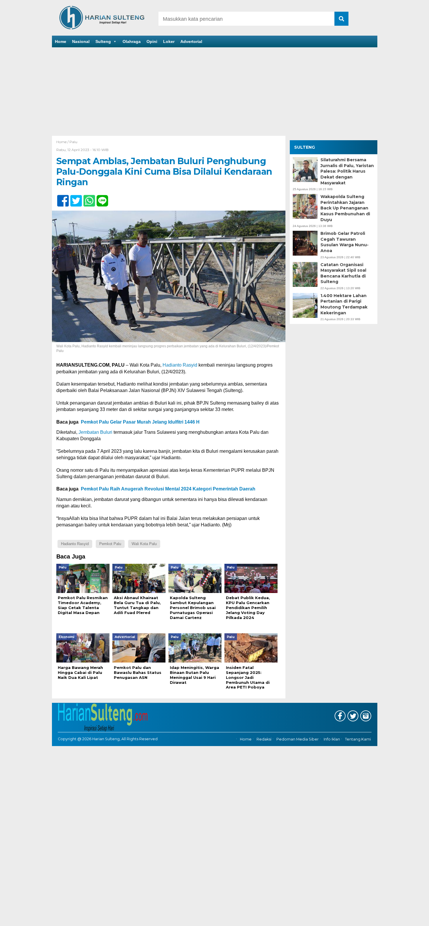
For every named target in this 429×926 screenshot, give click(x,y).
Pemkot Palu (110, 544)
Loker (169, 41)
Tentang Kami (358, 739)
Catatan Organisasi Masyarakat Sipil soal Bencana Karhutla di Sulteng (343, 273)
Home (60, 41)
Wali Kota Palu (144, 544)
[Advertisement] (214, 92)
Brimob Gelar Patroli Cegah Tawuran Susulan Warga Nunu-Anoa (344, 242)
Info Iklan (332, 739)
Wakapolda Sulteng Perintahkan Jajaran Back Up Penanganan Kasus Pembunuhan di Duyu (345, 208)
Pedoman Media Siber (297, 739)
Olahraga (132, 41)
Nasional (81, 41)
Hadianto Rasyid (180, 365)
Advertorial (191, 41)
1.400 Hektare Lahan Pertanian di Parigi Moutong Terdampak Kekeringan (343, 304)
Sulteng (103, 41)
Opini (152, 41)
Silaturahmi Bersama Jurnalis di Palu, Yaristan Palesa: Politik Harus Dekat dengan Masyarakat (347, 171)
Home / (62, 142)
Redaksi (264, 739)
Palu (73, 142)
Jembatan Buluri (95, 432)
